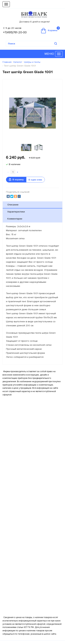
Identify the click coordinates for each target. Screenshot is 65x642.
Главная (7, 62)
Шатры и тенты (32, 62)
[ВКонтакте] (8, 196)
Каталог (18, 62)
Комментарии (14, 218)
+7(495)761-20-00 (15, 32)
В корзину (18, 179)
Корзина (53, 29)
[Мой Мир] (19, 196)
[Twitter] (11, 196)
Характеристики (16, 211)
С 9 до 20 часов (12, 28)
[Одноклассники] (15, 196)
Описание (12, 204)
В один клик (35, 179)
